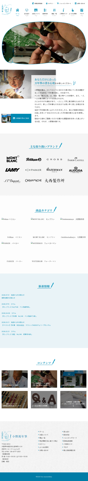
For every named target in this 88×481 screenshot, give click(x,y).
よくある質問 (73, 15)
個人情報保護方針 (69, 450)
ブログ (82, 15)
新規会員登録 (38, 3)
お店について (36, 15)
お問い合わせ (81, 3)
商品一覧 (54, 15)
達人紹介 (26, 15)
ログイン (50, 3)
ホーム (17, 15)
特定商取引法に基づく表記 (48, 441)
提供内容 (45, 15)
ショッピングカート (65, 3)
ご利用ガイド (63, 15)
